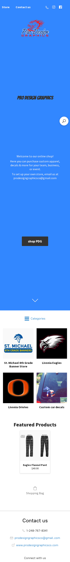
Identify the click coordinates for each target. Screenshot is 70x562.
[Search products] (64, 121)
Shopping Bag (35, 493)
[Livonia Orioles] (18, 388)
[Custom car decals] (52, 388)
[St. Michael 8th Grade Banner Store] (18, 343)
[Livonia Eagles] (52, 343)
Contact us (23, 7)
